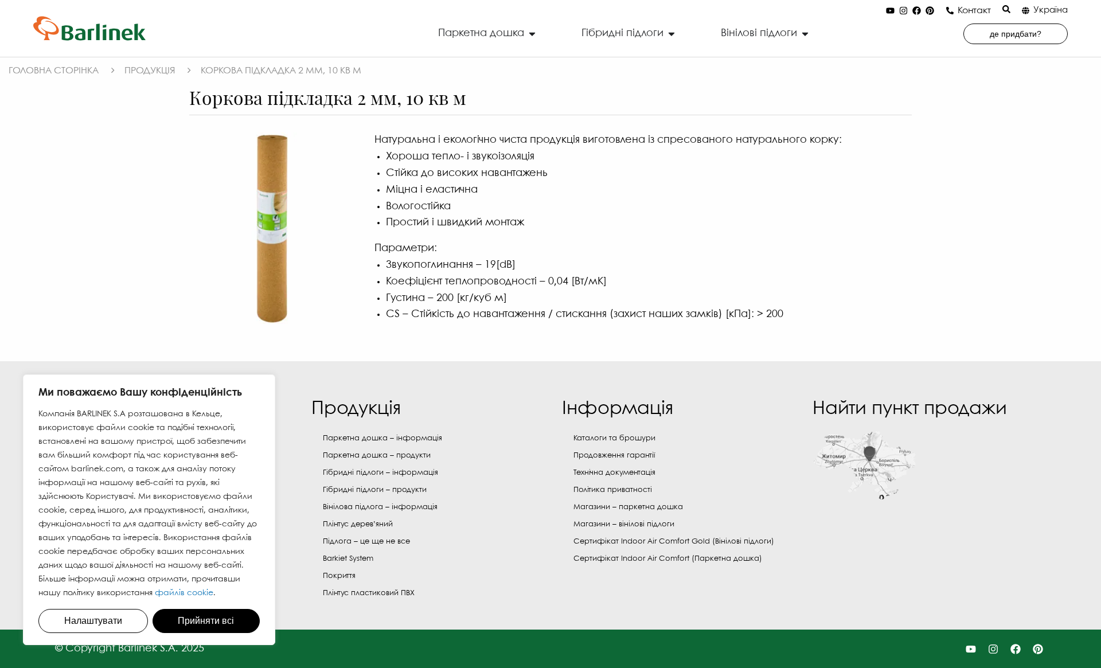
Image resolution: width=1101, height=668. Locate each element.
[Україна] (1025, 10)
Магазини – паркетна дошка (628, 507)
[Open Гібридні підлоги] (671, 33)
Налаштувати (93, 621)
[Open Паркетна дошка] (532, 33)
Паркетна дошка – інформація (382, 438)
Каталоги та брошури (614, 438)
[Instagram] (903, 11)
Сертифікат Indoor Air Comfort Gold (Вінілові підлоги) (673, 541)
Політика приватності (612, 490)
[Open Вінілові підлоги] (805, 33)
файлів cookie (184, 593)
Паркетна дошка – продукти (377, 455)
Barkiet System (348, 558)
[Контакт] (950, 10)
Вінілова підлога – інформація (380, 507)
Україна (1050, 10)
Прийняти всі (206, 621)
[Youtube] (890, 11)
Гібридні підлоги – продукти (375, 490)
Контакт (974, 10)
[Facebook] (916, 11)
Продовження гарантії (614, 455)
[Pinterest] (929, 11)
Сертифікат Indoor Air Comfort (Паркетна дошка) (667, 558)
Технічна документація (614, 472)
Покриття (339, 576)
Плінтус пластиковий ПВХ (369, 593)
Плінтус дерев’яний (358, 524)
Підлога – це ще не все (366, 541)
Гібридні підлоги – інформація (380, 472)
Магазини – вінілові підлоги (623, 524)
